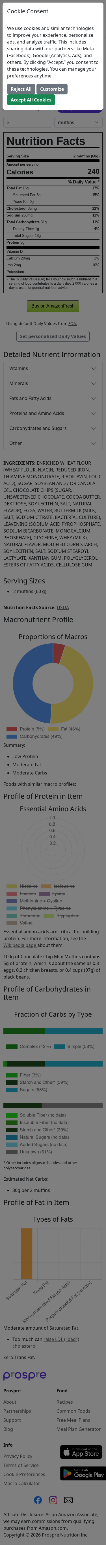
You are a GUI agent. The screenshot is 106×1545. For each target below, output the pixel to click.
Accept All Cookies (31, 100)
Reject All (21, 89)
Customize (52, 89)
